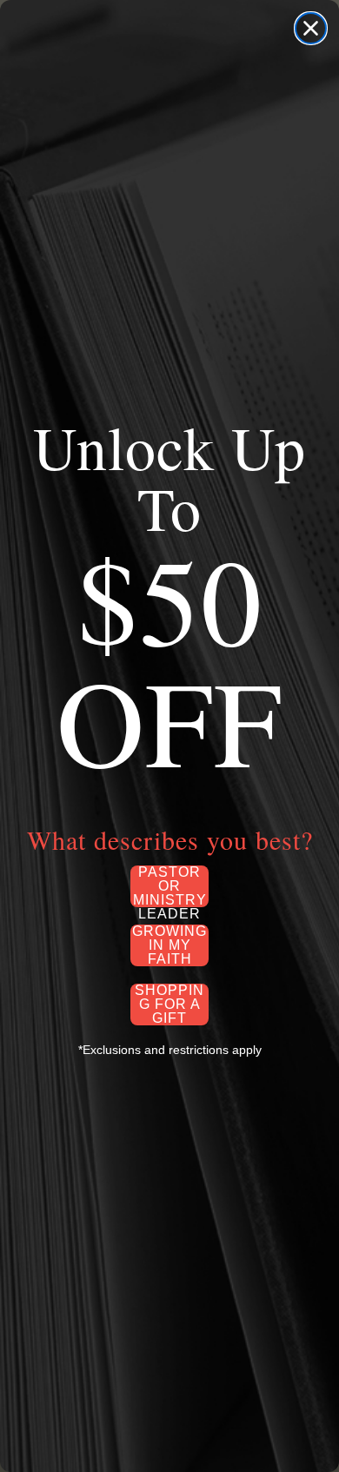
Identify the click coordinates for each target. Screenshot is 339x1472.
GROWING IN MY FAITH (169, 945)
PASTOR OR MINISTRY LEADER (170, 886)
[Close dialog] (311, 28)
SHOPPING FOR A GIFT (169, 1004)
